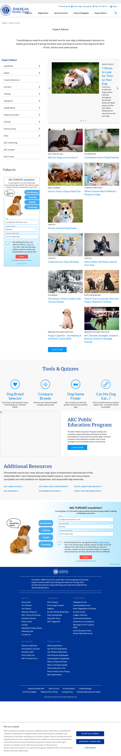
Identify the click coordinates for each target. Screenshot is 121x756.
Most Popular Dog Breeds (57, 655)
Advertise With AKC (36, 688)
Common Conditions (93, 188)
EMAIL (7, 218)
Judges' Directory (80, 615)
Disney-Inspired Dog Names (62, 228)
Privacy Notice (69, 688)
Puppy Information (11, 115)
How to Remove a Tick (56, 668)
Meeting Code (27, 631)
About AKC (26, 602)
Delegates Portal (80, 602)
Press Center (27, 621)
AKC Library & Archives (31, 615)
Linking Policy (67, 692)
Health (6, 73)
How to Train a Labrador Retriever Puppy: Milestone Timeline (101, 300)
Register (89, 6)
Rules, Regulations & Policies (84, 608)
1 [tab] (81, 121)
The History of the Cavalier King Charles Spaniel (64, 300)
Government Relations (82, 618)
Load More (57, 349)
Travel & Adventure (11, 80)
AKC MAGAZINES (10, 491)
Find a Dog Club (28, 655)
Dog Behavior (90, 154)
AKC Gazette (9, 149)
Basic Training (54, 188)
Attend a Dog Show (29, 645)
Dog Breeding (9, 108)
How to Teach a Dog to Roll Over (64, 191)
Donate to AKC (28, 652)
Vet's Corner (9, 156)
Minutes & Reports (29, 612)
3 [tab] (86, 121)
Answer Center (79, 612)
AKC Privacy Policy (22, 263)
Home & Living (10, 129)
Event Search (65, 6)
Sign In (115, 6)
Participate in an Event (31, 648)
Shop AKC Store (53, 618)
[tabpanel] (83, 89)
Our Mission (27, 605)
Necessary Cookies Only (90, 741)
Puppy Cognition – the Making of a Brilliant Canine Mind (64, 337)
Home (4, 23)
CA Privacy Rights (29, 692)
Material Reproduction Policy (89, 692)
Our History (26, 608)
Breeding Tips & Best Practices (60, 332)
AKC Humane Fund (29, 658)
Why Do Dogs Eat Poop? (57, 661)
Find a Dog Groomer (55, 605)
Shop (96, 6)
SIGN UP (21, 256)
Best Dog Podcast (54, 674)
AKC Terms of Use (102, 542)
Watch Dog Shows (54, 645)
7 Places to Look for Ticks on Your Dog (107, 75)
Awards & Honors (29, 618)
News (6, 136)
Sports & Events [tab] (61, 13)
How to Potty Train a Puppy (58, 671)
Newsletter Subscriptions (32, 628)
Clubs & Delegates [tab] (81, 13)
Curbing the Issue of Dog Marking (101, 157)
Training (7, 94)
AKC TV (104, 6)
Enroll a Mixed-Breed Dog (57, 612)
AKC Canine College (12, 486)
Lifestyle (7, 122)
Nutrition (7, 87)
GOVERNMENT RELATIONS (49, 491)
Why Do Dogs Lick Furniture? (63, 157)
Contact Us (26, 634)
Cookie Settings (90, 747)
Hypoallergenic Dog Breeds (58, 658)
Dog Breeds (8, 66)
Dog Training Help (54, 615)
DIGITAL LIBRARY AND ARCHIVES (87, 486)
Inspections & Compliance (83, 621)
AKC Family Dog (10, 142)
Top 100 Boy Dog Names (57, 652)
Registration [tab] (43, 13)
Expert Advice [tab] (101, 13)
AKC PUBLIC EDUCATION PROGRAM (53, 486)
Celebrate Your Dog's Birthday (63, 261)
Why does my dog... (56, 154)
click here (29, 260)
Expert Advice (108, 64)
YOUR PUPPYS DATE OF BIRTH (12, 233)
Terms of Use (54, 688)
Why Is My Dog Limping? (57, 665)
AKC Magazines (53, 621)
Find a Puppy (77, 6)
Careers (25, 624)
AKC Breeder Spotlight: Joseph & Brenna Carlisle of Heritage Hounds (101, 338)
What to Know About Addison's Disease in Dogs (100, 193)
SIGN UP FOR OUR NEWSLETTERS (87, 491)
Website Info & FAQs (49, 692)
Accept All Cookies (90, 734)
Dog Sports (8, 101)
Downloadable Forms (81, 605)
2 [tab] (83, 121)
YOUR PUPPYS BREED (10, 226)
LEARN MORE (77, 447)
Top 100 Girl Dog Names (57, 648)
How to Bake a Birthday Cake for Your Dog (100, 263)
